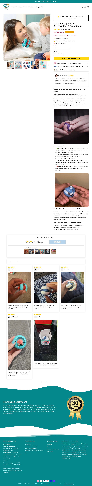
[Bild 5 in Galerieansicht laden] (43, 65)
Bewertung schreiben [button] (57, 242)
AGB (47, 483)
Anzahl (55, 51)
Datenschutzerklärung (31, 448)
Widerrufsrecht (31, 483)
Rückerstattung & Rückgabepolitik (34, 450)
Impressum (28, 453)
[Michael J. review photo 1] (46, 287)
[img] (11, 267)
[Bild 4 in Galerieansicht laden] (35, 65)
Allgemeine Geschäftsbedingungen (31, 445)
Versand (49, 444)
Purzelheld (24, 483)
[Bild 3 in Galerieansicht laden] (27, 65)
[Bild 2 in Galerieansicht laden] (18, 65)
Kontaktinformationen (53, 449)
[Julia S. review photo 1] (46, 340)
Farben (55, 45)
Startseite (50, 451)
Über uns (49, 446)
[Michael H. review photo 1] (19, 287)
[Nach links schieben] (4, 64)
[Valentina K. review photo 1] (19, 345)
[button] (82, 7)
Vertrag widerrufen (69, 483)
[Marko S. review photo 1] (72, 287)
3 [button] (46, 382)
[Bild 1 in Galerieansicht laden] (10, 65)
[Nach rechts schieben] (48, 64)
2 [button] (44, 382)
